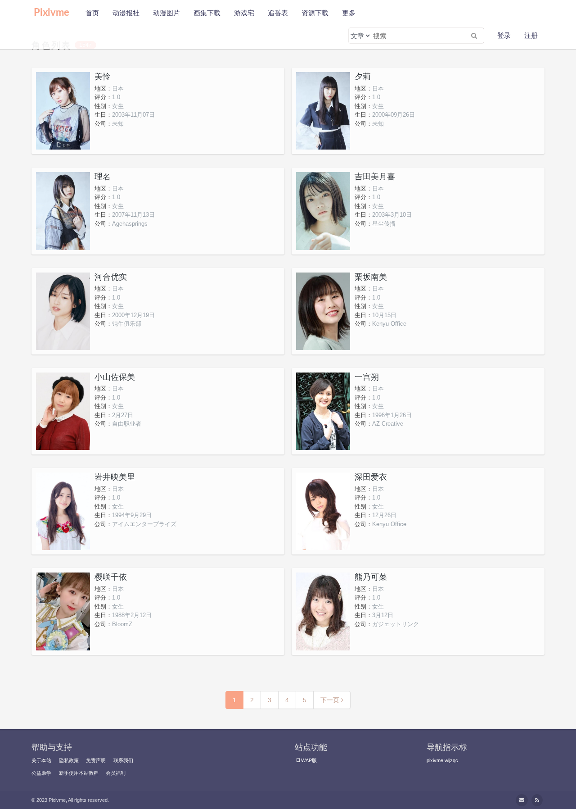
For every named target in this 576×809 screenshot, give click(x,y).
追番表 (278, 13)
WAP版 (309, 760)
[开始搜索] (474, 35)
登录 (504, 35)
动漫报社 (126, 13)
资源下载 (315, 13)
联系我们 (123, 760)
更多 (349, 13)
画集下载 (207, 13)
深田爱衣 (371, 477)
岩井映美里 (114, 477)
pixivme (435, 760)
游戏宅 (244, 13)
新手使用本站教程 (79, 773)
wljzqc (451, 760)
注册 (531, 35)
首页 (92, 13)
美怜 (102, 76)
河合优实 (110, 277)
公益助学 (41, 773)
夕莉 (363, 76)
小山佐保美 (114, 377)
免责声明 (96, 760)
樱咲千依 (110, 577)
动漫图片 (166, 13)
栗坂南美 (371, 277)
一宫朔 (367, 377)
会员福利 (116, 773)
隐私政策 (69, 760)
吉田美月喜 (375, 176)
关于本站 (41, 760)
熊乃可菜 (371, 577)
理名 (102, 176)
